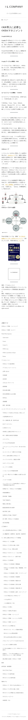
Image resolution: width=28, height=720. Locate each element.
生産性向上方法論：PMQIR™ (10, 515)
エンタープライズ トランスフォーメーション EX (13, 409)
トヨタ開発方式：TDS (9, 603)
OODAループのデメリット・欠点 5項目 (12, 552)
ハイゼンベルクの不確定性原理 (10, 470)
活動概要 (5, 401)
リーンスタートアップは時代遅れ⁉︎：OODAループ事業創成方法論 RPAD (14, 484)
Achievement (5, 337)
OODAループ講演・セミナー (8, 330)
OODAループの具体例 (8, 560)
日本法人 (5, 397)
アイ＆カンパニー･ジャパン (9, 367)
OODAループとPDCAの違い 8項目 (11, 545)
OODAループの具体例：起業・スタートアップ (15, 592)
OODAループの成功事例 (8, 364)
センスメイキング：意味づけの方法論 (12, 452)
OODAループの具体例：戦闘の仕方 (12, 580)
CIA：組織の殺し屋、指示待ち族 (11, 420)
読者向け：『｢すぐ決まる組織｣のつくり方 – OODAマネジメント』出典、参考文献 (13, 654)
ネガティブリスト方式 (8, 463)
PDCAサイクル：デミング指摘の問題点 (13, 629)
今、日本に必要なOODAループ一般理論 (11, 537)
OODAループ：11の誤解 (8, 541)
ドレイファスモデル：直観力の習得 (11, 459)
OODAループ (11, 155)
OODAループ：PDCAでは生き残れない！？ (13, 685)
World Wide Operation (7, 334)
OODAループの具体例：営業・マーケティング (15, 573)
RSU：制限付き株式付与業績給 (10, 435)
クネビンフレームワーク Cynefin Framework (13, 640)
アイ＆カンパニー (6, 360)
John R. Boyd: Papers (7, 670)
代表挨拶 (5, 375)
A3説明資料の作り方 (8, 416)
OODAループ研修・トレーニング (10, 326)
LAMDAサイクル (7, 428)
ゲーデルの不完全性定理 (9, 443)
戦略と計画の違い (7, 504)
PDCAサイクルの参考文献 (9, 677)
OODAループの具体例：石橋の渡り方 (13, 588)
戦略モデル (4, 681)
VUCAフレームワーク (8, 696)
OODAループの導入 (7, 607)
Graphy (17, 716)
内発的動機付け (6, 492)
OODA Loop (5, 349)
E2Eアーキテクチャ (7, 424)
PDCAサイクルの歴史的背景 (11, 633)
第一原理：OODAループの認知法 (11, 519)
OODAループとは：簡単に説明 (10, 549)
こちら (19, 240)
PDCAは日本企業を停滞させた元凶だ (13, 637)
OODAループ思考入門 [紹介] (10, 610)
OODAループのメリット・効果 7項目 (12, 556)
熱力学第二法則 (6, 511)
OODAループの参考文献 (8, 674)
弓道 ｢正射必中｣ (7, 500)
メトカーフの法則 (7, 479)
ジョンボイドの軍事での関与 (10, 644)
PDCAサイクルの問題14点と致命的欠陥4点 (13, 692)
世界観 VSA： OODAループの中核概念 (12, 489)
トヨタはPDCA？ (8, 599)
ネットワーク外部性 (7, 467)
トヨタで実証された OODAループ (12, 595)
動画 (3, 662)
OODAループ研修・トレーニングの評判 (12, 618)
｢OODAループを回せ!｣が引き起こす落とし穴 (14, 412)
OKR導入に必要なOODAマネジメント (12, 431)
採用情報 (5, 386)
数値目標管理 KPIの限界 (9, 507)
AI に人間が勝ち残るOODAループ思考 (12, 530)
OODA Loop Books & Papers (9, 352)
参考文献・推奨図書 (6, 666)
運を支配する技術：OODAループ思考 (12, 659)
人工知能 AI (4, 526)
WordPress (9, 716)
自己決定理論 (6, 522)
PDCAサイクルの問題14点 (9, 625)
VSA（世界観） (9, 184)
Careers (4, 341)
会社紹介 (5, 379)
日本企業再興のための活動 (9, 394)
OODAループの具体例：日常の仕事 (12, 584)
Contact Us (5, 345)
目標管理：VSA (6, 700)
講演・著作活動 (6, 405)
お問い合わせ (6, 371)
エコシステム (6, 439)
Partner (4, 356)
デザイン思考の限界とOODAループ (11, 455)
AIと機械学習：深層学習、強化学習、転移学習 (14, 534)
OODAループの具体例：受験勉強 (12, 564)
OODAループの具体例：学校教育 (12, 577)
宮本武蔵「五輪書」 (7, 496)
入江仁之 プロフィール (8, 382)
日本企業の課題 (6, 390)
